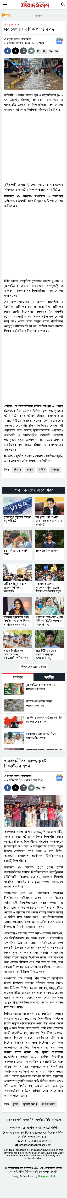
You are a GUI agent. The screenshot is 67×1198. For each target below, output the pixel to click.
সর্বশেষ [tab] (18, 677)
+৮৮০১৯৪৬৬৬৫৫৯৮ (38, 1140)
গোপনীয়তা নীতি (43, 1119)
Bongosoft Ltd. (46, 1176)
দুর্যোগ (30, 469)
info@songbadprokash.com (35, 1144)
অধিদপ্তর (55, 469)
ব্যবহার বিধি (28, 1119)
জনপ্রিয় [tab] (49, 677)
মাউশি (42, 469)
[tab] (18, 677)
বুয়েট (15, 1104)
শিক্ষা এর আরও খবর (33, 667)
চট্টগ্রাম (17, 469)
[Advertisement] (33, 147)
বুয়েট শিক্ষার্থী (30, 1104)
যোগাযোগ (56, 1119)
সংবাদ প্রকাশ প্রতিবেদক (19, 39)
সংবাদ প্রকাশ (48, 1104)
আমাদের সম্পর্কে (13, 1119)
